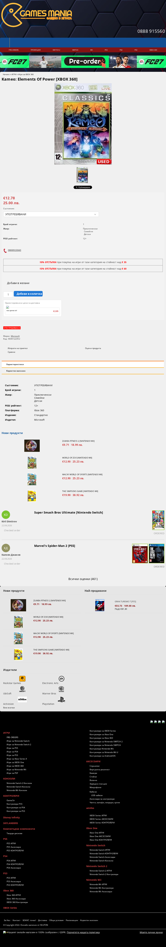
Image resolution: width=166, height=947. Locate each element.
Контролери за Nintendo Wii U (104, 752)
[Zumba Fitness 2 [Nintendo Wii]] (32, 446)
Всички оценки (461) (82, 579)
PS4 (5, 856)
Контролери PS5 (14, 804)
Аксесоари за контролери (102, 799)
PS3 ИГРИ (11, 877)
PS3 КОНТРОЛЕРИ (15, 885)
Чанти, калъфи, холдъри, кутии (105, 802)
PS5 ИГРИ (11, 843)
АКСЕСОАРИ (93, 761)
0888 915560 (151, 31)
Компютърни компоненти (19, 828)
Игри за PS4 (12, 751)
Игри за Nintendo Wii (16, 769)
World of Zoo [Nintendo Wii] (77, 457)
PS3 (5, 873)
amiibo (90, 808)
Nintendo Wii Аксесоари (101, 891)
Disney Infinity (11, 817)
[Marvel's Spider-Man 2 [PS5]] (139, 556)
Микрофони (95, 787)
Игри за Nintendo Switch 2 (19, 744)
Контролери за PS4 (16, 807)
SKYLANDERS (10, 823)
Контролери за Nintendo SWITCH (105, 745)
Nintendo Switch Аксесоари (102, 857)
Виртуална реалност (100, 769)
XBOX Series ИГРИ (98, 815)
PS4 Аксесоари (14, 867)
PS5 (5, 838)
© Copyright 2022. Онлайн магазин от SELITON (25, 925)
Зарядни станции (98, 783)
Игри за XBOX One (15, 762)
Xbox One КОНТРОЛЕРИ (101, 839)
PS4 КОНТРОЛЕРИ (15, 864)
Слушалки (95, 766)
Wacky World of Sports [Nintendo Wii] (82, 474)
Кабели (93, 791)
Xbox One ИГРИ (97, 832)
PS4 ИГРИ (11, 860)
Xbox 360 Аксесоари (16, 898)
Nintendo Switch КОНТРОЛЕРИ (104, 853)
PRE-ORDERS (12, 737)
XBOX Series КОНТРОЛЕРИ (102, 822)
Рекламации (72, 920)
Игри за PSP (12, 773)
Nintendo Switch (95, 845)
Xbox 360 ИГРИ (14, 895)
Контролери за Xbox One (101, 734)
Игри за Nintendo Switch (18, 741)
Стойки (93, 776)
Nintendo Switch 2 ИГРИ (101, 870)
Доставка (42, 920)
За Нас (7, 920)
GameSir (11, 800)
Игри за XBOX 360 (26, 74)
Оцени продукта (93, 348)
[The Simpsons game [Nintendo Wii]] (32, 496)
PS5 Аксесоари (14, 847)
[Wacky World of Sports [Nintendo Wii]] (32, 479)
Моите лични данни (151, 932)
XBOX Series (10, 907)
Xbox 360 (8, 890)
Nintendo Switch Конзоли (18, 786)
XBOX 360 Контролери (17, 902)
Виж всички (9, 707)
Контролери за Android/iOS (103, 755)
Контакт (16, 920)
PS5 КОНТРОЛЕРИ (15, 850)
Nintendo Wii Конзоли (17, 790)
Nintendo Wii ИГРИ (98, 884)
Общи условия (56, 920)
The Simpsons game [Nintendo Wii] (80, 491)
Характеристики (15, 364)
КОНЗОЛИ (9, 778)
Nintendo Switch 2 (96, 866)
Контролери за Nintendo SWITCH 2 (106, 741)
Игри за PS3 (12, 755)
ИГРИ (14, 74)
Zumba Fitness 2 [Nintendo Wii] (78, 441)
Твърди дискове (14, 833)
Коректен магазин (15, 370)
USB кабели (97, 795)
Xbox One (91, 828)
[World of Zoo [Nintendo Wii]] (32, 462)
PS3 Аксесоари (14, 881)
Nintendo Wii (93, 879)
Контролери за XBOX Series (103, 730)
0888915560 (14, 250)
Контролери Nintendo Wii (102, 748)
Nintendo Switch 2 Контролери (104, 874)
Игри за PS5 (12, 748)
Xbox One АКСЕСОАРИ (100, 836)
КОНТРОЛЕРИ (11, 795)
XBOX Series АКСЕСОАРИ (101, 819)
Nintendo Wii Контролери (102, 888)
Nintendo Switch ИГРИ (100, 850)
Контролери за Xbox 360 (101, 738)
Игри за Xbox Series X (17, 758)
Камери (93, 773)
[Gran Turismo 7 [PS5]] (99, 605)
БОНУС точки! (29, 920)
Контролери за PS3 (16, 811)
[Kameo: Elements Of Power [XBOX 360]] (83, 163)
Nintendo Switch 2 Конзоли (19, 783)
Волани (93, 780)
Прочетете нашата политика (83, 932)
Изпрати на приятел (18, 348)
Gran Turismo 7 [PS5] (125, 601)
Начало (6, 74)
